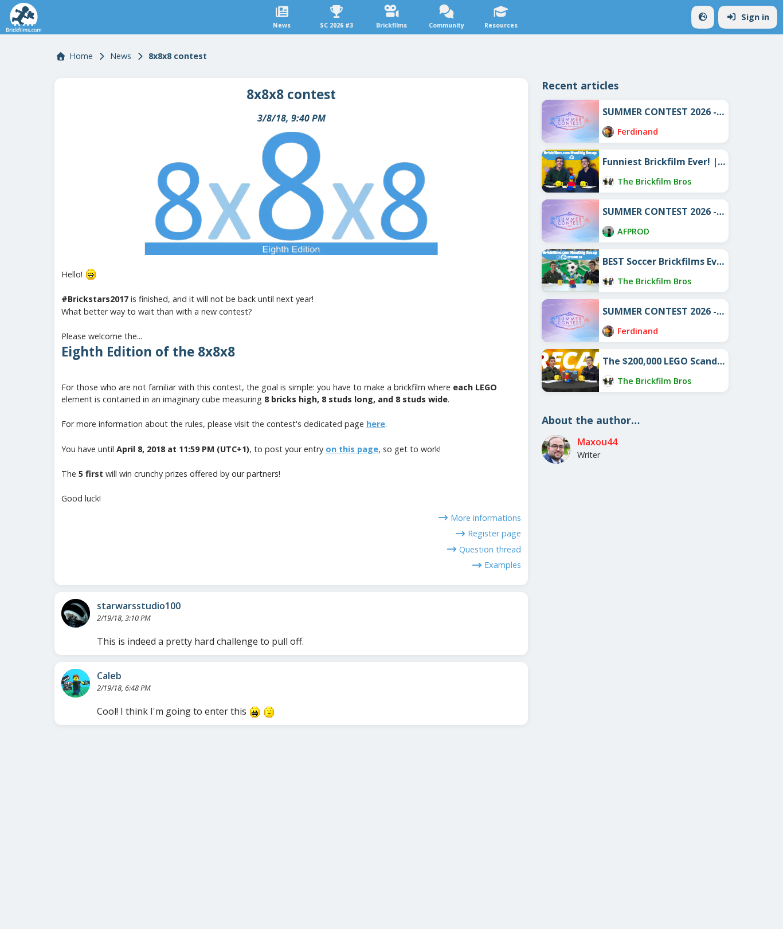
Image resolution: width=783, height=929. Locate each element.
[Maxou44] (556, 449)
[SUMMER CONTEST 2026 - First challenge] (570, 320)
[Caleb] (75, 683)
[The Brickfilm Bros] (608, 181)
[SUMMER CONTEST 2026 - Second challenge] (570, 220)
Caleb (109, 675)
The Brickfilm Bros (654, 181)
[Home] (23, 17)
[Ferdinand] (608, 132)
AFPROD (633, 231)
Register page (494, 533)
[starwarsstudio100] (75, 613)
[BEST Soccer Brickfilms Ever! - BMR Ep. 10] (570, 270)
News (120, 55)
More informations (486, 517)
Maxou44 (597, 442)
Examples (502, 564)
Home (81, 55)
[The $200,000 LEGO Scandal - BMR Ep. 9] (570, 370)
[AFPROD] (608, 231)
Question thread (490, 549)
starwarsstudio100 (139, 605)
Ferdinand (637, 131)
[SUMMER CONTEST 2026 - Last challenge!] (570, 121)
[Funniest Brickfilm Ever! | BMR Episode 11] (570, 171)
